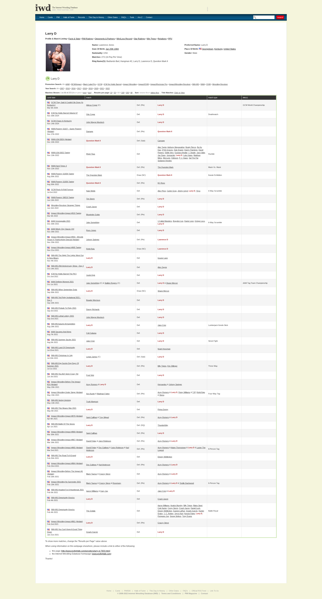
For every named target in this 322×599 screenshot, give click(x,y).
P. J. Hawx (183, 158)
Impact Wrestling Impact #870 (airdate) (67, 416)
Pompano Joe (163, 516)
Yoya (198, 191)
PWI (58, 17)
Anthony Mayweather (175, 147)
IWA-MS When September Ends (64, 290)
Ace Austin (90, 394)
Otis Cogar (90, 114)
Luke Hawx (188, 155)
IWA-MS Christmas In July (62, 355)
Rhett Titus (90, 154)
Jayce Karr (178, 514)
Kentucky (218, 49)
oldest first (155, 93)
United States (230, 49)
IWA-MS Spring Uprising (61, 400)
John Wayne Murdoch (95, 122)
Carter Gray (172, 191)
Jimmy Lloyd (183, 191)
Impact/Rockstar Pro (158, 84)
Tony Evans (187, 516)
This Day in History (96, 17)
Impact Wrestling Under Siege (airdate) (67, 392)
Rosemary (117, 483)
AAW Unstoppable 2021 (60, 221)
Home (41, 17)
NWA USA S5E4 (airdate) (61, 139)
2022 (108, 88)
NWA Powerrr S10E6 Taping (62, 182)
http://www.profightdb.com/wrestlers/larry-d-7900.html (86, 551)
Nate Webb (90, 191)
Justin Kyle (90, 275)
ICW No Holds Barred (112, 84)
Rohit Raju (90, 249)
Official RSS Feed (199, 591)
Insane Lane (163, 258)
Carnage (161, 141)
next (84, 93)
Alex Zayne (162, 267)
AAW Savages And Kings (61, 332)
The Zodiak (90, 511)
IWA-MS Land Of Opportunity (63, 348)
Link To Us (214, 591)
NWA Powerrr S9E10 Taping (62, 197)
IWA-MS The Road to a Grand (63, 455)
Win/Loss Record (124, 39)
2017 (79, 88)
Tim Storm (90, 199)
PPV (170, 39)
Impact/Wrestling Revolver (180, 84)
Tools (132, 17)
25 (115, 93)
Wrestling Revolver (220, 84)
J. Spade (192, 153)
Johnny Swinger (92, 240)
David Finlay (91, 441)
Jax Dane (162, 155)
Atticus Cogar (91, 105)
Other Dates (113, 17)
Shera (161, 395)
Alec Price (162, 191)
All (131, 93)
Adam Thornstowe (178, 448)
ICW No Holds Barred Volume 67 (64, 113)
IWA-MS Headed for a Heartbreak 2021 (67, 490)
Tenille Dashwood (187, 483)
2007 (62, 88)
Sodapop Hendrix (165, 161)
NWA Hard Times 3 (59, 166)
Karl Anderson (104, 465)
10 (111, 93)
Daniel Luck (195, 508)
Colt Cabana (91, 333)
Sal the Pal (193, 158)
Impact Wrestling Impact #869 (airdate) (67, 432)
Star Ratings (139, 39)
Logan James (91, 357)
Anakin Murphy (176, 505)
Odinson (174, 158)
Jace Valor (201, 153)
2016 (73, 88)
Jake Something (92, 222)
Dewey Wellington (165, 457)
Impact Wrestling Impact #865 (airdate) (67, 448)
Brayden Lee (178, 221)
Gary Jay (104, 491)
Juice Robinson (104, 441)
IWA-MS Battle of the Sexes (63, 424)
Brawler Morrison (93, 300)
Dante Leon (189, 221)
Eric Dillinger (172, 366)
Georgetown (207, 49)
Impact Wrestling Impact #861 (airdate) (67, 521)
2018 (85, 88)
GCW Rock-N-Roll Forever (62, 190)
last (89, 93)
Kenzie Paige (189, 514)
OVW (208, 84)
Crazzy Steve (104, 474)
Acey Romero (91, 384)
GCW (100, 84)
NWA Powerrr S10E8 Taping (62, 174)
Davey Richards (92, 309)
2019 (91, 88)
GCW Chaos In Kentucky (61, 121)
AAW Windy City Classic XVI (62, 229)
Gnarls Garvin (192, 511)
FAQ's (123, 17)
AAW (68, 84)
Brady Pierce (190, 147)
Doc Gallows (103, 448)
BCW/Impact (76, 84)
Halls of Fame (68, 17)
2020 (96, 88)
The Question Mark (165, 167)
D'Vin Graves (167, 150)
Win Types (151, 39)
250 (127, 93)
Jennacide (171, 155)
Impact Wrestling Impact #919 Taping (66, 213)
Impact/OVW (143, 84)
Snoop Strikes (175, 516)
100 (122, 93)
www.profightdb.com (101, 554)
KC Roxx (161, 183)
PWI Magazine (191, 593)
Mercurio (166, 158)
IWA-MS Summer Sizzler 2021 (63, 340)
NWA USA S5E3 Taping (60, 153)
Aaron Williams (92, 491)
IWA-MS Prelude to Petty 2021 (63, 308)
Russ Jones (91, 230)
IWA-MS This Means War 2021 (63, 408)
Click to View (179, 93)
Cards (50, 17)
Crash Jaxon (91, 207)
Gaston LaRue (179, 511)
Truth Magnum (92, 402)
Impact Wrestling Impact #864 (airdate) (67, 463)
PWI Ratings (87, 39)
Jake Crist (162, 325)
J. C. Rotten (168, 514)
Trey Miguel (104, 417)
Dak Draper (178, 150)
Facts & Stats (74, 39)
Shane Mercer (172, 283)
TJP (194, 392)
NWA (203, 84)
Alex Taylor (162, 147)
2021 (102, 88)
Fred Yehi (90, 375)
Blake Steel (197, 505)
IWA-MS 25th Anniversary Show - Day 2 (67, 266)
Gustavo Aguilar (181, 153)
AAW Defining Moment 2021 (62, 282)
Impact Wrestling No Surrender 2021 (66, 482)
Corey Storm (173, 508)
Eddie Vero (169, 153)
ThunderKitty (163, 425)
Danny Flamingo (191, 150)
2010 (68, 88)
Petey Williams (184, 392)
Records (81, 17)
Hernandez (162, 384)
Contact (149, 17)
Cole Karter (162, 508)
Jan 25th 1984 (112, 49)
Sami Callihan (91, 417)
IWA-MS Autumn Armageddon (63, 324)
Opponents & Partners (105, 39)
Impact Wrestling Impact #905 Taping (66, 247)
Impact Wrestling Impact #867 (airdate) (67, 440)
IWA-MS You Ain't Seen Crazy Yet (64, 374)
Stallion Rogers (111, 283)
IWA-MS (195, 84)
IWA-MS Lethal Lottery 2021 (62, 316)
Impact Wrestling (130, 84)
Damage (89, 131)
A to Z (140, 17)
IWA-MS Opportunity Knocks (63, 498)
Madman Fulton (103, 394)
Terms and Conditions (171, 593)
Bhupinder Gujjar (93, 215)
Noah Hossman (164, 349)
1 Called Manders (165, 221)
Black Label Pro (89, 84)
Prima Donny (163, 409)
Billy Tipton (162, 366)
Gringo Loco (200, 221)
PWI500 (127, 591)
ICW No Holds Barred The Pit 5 (63, 274)
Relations (162, 39)
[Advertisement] (247, 7)
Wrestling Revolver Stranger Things (65, 205)
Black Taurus (91, 474)
